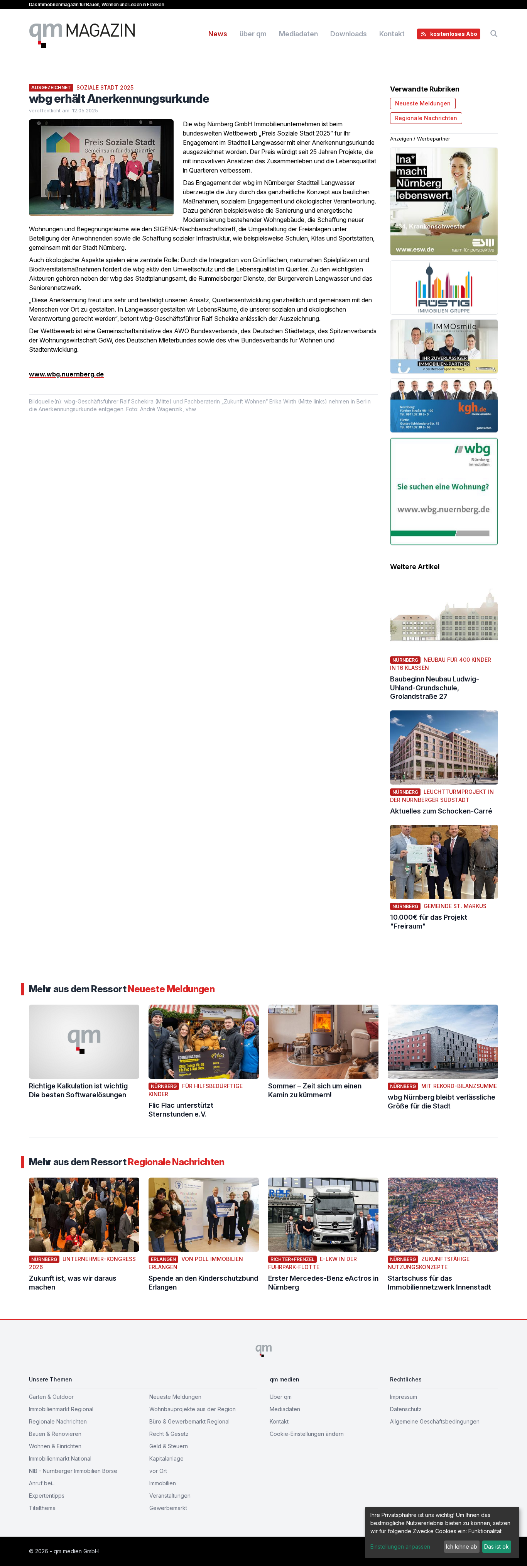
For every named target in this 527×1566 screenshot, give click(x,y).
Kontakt (392, 34)
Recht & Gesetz (169, 1433)
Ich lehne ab (461, 1546)
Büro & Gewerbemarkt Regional (189, 1421)
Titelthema (42, 1508)
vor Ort (158, 1471)
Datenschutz (406, 1409)
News (217, 34)
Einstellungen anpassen (400, 1546)
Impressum (403, 1396)
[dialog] (442, 1532)
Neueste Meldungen (423, 103)
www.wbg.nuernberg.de (66, 374)
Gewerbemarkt (168, 1508)
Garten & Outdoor (51, 1396)
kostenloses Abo (453, 34)
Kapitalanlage (166, 1458)
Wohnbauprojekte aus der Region (192, 1409)
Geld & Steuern (168, 1446)
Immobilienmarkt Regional (61, 1409)
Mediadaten (298, 34)
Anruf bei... (42, 1483)
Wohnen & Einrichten (55, 1446)
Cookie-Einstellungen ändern (307, 1433)
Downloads (348, 34)
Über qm (281, 1396)
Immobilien (162, 1483)
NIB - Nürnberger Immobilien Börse (73, 1471)
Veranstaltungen (170, 1495)
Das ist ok (496, 1546)
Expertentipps (46, 1495)
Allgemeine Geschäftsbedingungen (435, 1421)
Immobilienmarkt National (60, 1458)
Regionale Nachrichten (426, 118)
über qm (253, 34)
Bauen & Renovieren (55, 1433)
